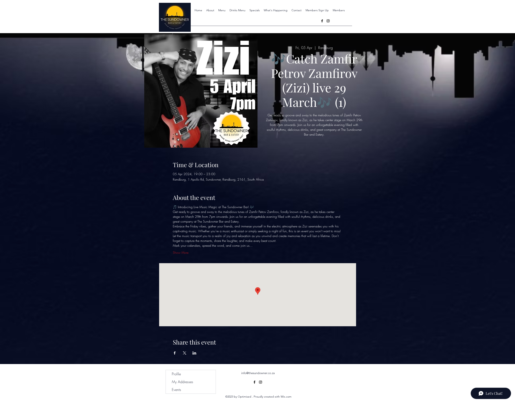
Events (176, 389)
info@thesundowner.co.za (258, 373)
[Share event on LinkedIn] (194, 353)
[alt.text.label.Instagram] (328, 21)
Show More (180, 252)
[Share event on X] (184, 353)
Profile (176, 373)
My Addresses (182, 381)
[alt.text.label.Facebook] (322, 21)
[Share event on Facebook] (175, 353)
